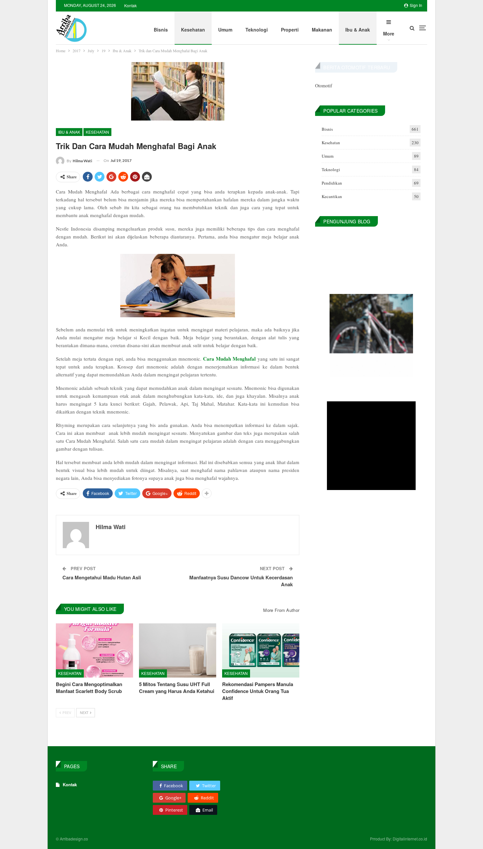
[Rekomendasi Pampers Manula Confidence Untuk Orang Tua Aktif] (260, 650)
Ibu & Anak (357, 29)
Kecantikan (332, 196)
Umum (225, 29)
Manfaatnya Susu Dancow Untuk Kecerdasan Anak (241, 581)
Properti (290, 29)
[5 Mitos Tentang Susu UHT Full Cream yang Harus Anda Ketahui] (177, 650)
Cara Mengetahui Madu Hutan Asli (101, 577)
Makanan (322, 29)
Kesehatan (193, 29)
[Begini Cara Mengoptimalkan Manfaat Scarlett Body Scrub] (94, 650)
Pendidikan (332, 183)
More (388, 33)
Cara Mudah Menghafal (229, 358)
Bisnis (161, 29)
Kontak (130, 5)
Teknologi (256, 29)
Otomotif (323, 85)
